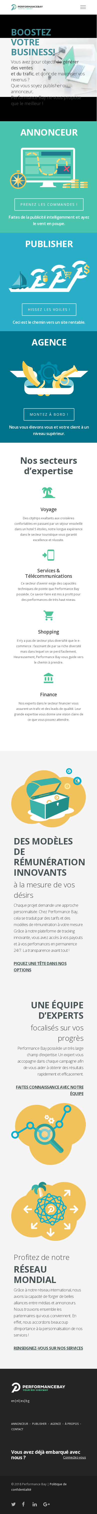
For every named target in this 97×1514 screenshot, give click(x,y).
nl (17, 1401)
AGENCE (55, 1424)
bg (27, 1401)
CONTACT (17, 1429)
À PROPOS (72, 1424)
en (13, 1401)
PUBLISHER (39, 1424)
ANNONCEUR (19, 1424)
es (22, 1401)
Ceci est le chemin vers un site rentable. (49, 322)
